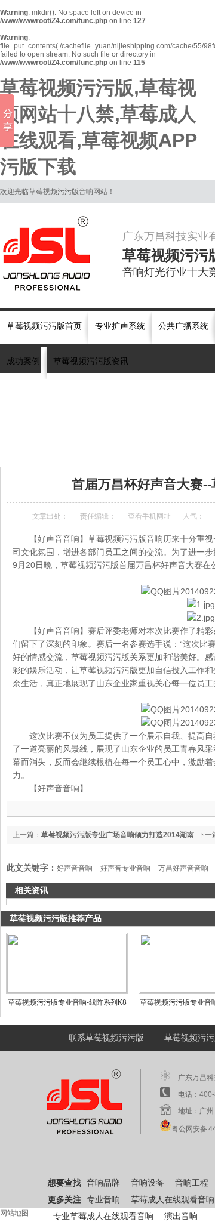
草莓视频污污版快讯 (182, 450)
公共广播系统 (183, 326)
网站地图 (14, 1213)
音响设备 (147, 1182)
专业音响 (82, 393)
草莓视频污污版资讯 (90, 361)
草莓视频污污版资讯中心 (103, 450)
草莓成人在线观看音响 (172, 1199)
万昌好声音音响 (183, 868)
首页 (49, 450)
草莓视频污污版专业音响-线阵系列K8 (67, 1002)
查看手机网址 (149, 516)
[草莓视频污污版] (54, 253)
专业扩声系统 (120, 326)
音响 (54, 393)
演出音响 (154, 393)
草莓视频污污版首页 (44, 326)
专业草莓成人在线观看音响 (103, 1216)
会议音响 (118, 393)
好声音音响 (75, 868)
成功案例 (23, 361)
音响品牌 (103, 1182)
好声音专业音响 (125, 868)
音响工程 (191, 1182)
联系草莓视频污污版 (106, 1037)
